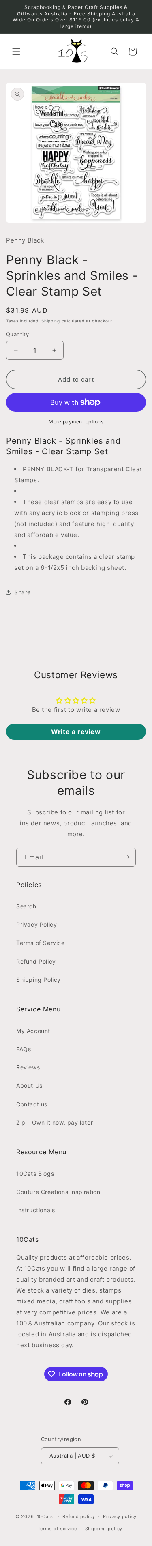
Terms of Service (40, 942)
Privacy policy (120, 1516)
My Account (33, 1030)
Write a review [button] (76, 732)
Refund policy (78, 1516)
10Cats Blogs (35, 1173)
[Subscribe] (126, 857)
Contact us (31, 1104)
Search (26, 906)
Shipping (50, 320)
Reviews (28, 1067)
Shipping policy (104, 1528)
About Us (29, 1085)
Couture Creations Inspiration (58, 1191)
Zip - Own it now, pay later (54, 1122)
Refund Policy (36, 961)
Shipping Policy (38, 979)
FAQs (23, 1049)
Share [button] (22, 591)
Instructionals (35, 1210)
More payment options (76, 422)
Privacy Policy (36, 924)
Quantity (17, 334)
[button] (16, 51)
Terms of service (57, 1528)
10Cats (45, 1516)
